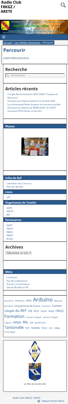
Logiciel (7, 322)
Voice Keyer (9, 332)
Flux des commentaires (18, 284)
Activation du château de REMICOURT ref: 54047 (31, 107)
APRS (29, 300)
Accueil (7, 42)
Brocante (8, 306)
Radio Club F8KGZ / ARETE (26, 397)
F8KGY (10, 232)
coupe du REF (15, 310)
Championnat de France (27, 306)
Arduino (43, 299)
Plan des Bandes (15, 186)
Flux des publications (17, 280)
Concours (46, 306)
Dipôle (44, 311)
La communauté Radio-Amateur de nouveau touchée (34, 104)
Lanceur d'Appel (33, 317)
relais (17, 322)
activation (9, 300)
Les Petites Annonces (27, 42)
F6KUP (10, 228)
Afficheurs (19, 300)
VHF (51, 328)
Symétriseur (40, 322)
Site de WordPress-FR (17, 287)
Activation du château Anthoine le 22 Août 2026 (31, 101)
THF (27, 328)
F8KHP (10, 235)
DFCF (36, 311)
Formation (14, 316)
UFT (9, 197)
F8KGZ (59, 311)
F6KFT (10, 225)
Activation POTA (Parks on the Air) (24, 111)
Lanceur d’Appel (50, 317)
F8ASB (51, 311)
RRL (25, 322)
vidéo (57, 328)
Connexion (12, 277)
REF (8, 214)
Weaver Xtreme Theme (53, 401)
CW (30, 311)
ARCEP (10, 211)
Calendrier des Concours (19, 183)
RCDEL (10, 238)
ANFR (9, 208)
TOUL (44, 328)
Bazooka (58, 300)
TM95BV (35, 328)
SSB (31, 322)
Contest (57, 306)
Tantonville (14, 327)
